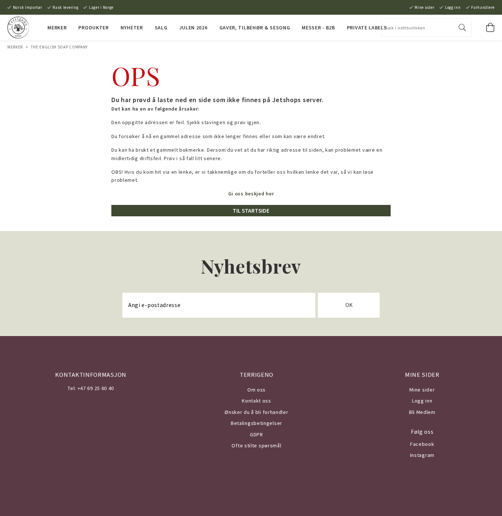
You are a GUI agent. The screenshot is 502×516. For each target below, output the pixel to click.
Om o (253, 389)
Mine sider (424, 7)
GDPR (256, 434)
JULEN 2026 (193, 27)
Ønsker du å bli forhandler (256, 412)
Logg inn (453, 7)
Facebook (422, 444)
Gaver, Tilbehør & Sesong (254, 27)
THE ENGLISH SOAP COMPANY (59, 47)
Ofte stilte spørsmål (256, 445)
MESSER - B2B (318, 27)
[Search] (462, 27)
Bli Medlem (422, 412)
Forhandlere (483, 7)
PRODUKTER (93, 27)
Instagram (422, 455)
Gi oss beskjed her (251, 193)
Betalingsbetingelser (256, 423)
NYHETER (132, 27)
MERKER (57, 27)
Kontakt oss (256, 400)
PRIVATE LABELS (367, 27)
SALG (161, 27)
